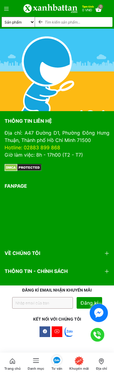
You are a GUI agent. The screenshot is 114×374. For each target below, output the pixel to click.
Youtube (57, 331)
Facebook (45, 331)
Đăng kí (89, 303)
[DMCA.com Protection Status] (23, 167)
